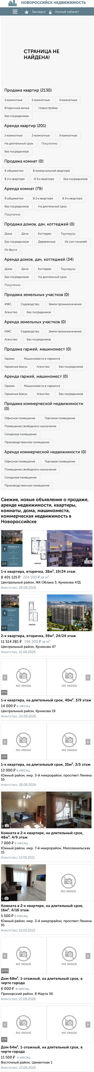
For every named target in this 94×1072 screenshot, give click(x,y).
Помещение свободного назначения (30, 426)
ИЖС (8, 304)
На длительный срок (19, 143)
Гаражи (10, 358)
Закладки (38, 12)
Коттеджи (44, 233)
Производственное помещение (27, 442)
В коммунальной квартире (51, 170)
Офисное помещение (20, 418)
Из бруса (11, 249)
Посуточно (49, 143)
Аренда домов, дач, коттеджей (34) (38, 260)
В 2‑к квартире (15, 179)
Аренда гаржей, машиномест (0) (36, 377)
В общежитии (14, 170)
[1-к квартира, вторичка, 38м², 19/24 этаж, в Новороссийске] (24, 567)
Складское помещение (21, 434)
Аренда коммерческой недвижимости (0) (45, 452)
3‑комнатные (68, 100)
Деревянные (46, 241)
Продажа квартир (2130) (28, 90)
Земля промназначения (65, 304)
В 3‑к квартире (44, 179)
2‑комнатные (41, 100)
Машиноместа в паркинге (42, 358)
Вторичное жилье (17, 108)
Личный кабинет (67, 12)
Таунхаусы (68, 233)
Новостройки (48, 108)
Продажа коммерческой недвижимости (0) (43, 406)
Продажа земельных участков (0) (36, 295)
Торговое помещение (59, 418)
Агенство (11, 312)
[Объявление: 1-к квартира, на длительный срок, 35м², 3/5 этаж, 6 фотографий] (24, 760)
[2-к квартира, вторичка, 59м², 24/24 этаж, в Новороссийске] (24, 631)
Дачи (25, 233)
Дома (8, 233)
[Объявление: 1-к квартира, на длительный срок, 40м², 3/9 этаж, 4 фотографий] (24, 695)
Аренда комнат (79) (23, 189)
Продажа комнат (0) (23, 161)
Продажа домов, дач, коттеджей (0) (39, 224)
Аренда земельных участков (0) (35, 322)
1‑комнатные (13, 100)
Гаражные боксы (16, 366)
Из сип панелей (76, 241)
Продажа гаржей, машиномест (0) (37, 349)
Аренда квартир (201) (25, 126)
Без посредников (17, 116)
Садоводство (30, 304)
